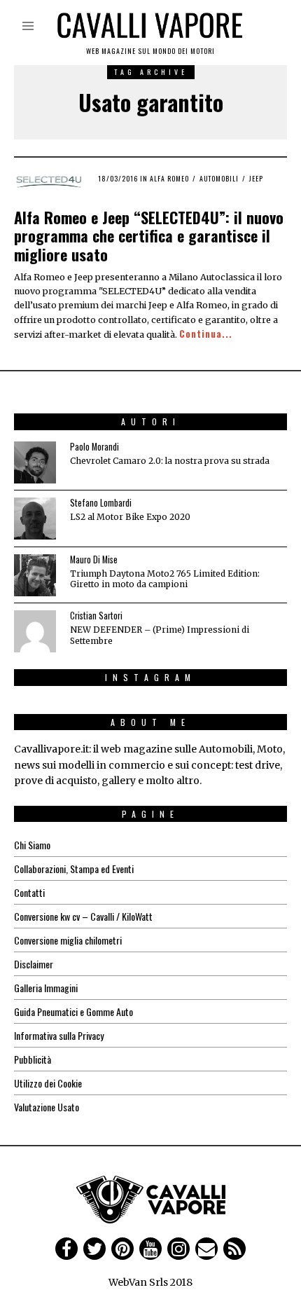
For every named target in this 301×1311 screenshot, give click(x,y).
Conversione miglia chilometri (68, 940)
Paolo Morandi (94, 446)
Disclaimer (33, 963)
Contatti (29, 892)
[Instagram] (178, 1248)
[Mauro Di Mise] (35, 575)
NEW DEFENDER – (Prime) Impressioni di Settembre (159, 634)
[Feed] (234, 1248)
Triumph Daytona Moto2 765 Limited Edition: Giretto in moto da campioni (165, 578)
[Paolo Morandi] (35, 462)
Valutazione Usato (46, 1106)
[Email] (206, 1248)
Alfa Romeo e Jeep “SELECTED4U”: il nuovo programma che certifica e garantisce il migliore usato (149, 236)
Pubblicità (32, 1059)
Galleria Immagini (46, 987)
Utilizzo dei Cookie (48, 1083)
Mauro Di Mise (94, 559)
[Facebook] (66, 1248)
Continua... (205, 334)
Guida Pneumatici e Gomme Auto (73, 1011)
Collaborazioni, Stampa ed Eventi (74, 868)
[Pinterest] (122, 1248)
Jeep (256, 178)
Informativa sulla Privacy (59, 1035)
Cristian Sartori (96, 615)
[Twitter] (94, 1248)
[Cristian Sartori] (35, 631)
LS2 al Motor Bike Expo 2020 (130, 517)
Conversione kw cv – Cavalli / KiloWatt (83, 916)
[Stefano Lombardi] (35, 518)
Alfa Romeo (169, 178)
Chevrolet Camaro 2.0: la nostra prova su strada (170, 460)
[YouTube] (150, 1248)
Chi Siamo (32, 844)
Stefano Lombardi (101, 502)
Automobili (219, 178)
